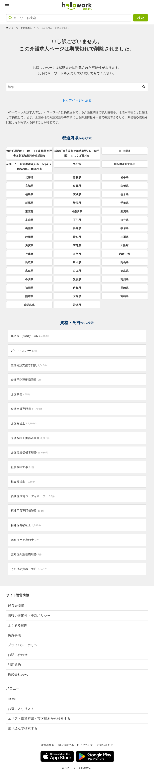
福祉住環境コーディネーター (33, 496)
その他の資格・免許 (29, 569)
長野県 (77, 228)
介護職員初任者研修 (29, 452)
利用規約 (14, 664)
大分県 (77, 296)
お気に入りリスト (21, 708)
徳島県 (125, 270)
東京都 (29, 211)
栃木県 (125, 194)
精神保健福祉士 (26, 525)
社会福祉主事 (22, 467)
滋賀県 (29, 245)
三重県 (125, 237)
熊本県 (29, 296)
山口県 (77, 270)
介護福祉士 (24, 423)
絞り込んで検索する (22, 728)
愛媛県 (77, 279)
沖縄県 (77, 305)
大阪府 (125, 245)
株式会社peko (18, 674)
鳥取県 (29, 262)
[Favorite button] (147, 6)
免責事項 (14, 635)
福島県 (29, 194)
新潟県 (125, 211)
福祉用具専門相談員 (28, 510)
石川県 (77, 220)
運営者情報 (16, 605)
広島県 (29, 270)
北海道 (29, 177)
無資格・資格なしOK (30, 336)
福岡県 (29, 287)
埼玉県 (77, 202)
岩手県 (125, 177)
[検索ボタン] (144, 87)
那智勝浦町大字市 (124, 164)
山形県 (125, 185)
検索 (140, 17)
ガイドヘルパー (24, 350)
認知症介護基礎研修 (26, 554)
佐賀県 (77, 287)
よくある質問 (17, 625)
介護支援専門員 (27, 409)
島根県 (77, 262)
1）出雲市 (125, 151)
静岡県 (29, 237)
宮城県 (29, 185)
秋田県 (77, 185)
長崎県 (125, 287)
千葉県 (125, 202)
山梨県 (29, 228)
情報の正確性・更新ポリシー (29, 615)
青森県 (77, 177)
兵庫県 (29, 254)
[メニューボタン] (7, 6)
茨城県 (77, 194)
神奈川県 (77, 211)
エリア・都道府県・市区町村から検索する (39, 718)
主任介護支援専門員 (29, 365)
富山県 (29, 220)
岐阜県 (125, 228)
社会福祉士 (24, 481)
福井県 (125, 220)
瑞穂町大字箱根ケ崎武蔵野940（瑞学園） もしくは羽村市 (77, 153)
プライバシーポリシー (24, 644)
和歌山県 (124, 254)
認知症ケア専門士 (25, 540)
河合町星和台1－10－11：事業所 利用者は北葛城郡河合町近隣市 (29, 153)
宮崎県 (125, 296)
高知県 (125, 279)
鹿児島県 (29, 305)
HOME (13, 698)
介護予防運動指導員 (26, 379)
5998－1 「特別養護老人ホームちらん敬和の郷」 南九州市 (29, 166)
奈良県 (77, 254)
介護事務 (20, 394)
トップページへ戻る (77, 100)
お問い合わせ (17, 654)
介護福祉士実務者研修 (30, 438)
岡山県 (125, 262)
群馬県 (29, 202)
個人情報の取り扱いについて (75, 745)
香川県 (29, 279)
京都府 (77, 245)
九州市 (77, 164)
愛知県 (77, 237)
